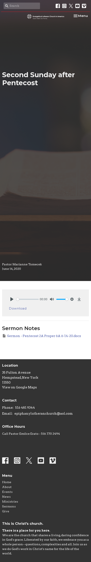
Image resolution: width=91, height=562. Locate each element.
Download (17, 308)
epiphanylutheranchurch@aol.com (43, 413)
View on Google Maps (19, 387)
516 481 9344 (25, 408)
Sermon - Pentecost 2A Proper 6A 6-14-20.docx (44, 336)
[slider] (27, 299)
